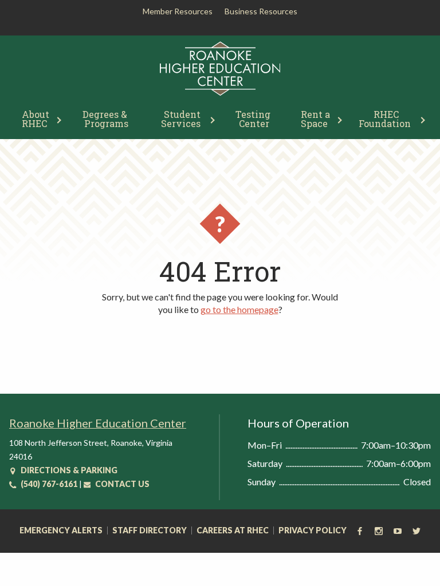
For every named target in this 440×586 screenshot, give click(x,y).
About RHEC (37, 118)
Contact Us (121, 484)
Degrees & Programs (105, 118)
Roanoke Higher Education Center (97, 423)
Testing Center (254, 118)
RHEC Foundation (385, 118)
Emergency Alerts (61, 530)
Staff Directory (149, 530)
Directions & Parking (68, 470)
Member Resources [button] (178, 11)
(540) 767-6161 (48, 484)
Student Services (182, 118)
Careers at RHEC (233, 530)
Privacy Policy (312, 530)
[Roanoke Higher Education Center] (220, 93)
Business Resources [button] (261, 11)
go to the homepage (239, 309)
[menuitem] (36, 118)
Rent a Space (316, 118)
